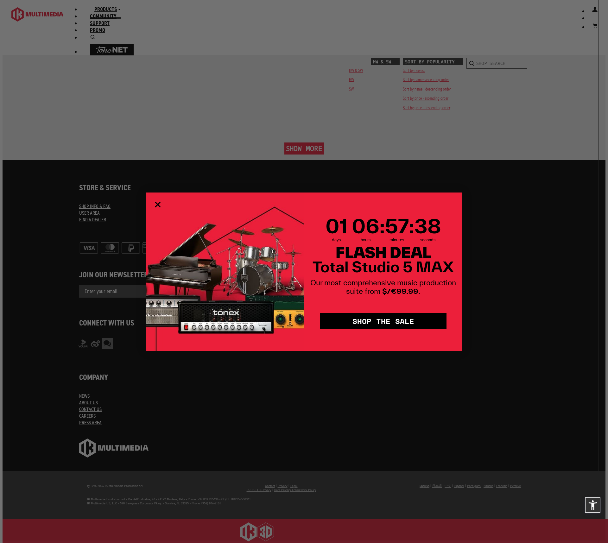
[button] (592, 505)
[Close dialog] (157, 204)
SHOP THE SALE (383, 320)
